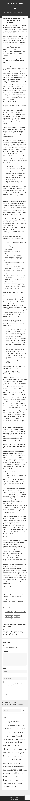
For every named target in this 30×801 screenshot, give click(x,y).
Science (6, 770)
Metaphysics (9, 614)
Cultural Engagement (20, 611)
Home (3, 12)
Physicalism (9, 616)
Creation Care (22, 728)
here (21, 601)
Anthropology (7, 725)
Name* (4, 668)
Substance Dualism (11, 776)
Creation (15, 728)
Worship (15, 787)
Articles (7, 12)
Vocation (18, 783)
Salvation (22, 766)
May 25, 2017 (10, 22)
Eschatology (6, 736)
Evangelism (20, 736)
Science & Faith (10, 619)
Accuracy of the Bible (11, 721)
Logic (24, 749)
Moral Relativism (17, 756)
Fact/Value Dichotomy (11, 739)
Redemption (14, 766)
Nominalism (7, 760)
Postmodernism (20, 763)
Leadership (17, 749)
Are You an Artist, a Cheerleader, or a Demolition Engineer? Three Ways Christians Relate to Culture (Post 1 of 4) (14, 632)
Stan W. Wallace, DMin (15, 4)
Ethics (12, 736)
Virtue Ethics (11, 783)
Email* (4, 675)
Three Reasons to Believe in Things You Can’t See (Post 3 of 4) (14, 625)
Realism (17, 616)
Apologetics (9, 611)
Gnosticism (14, 742)
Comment (5, 651)
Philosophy (18, 614)
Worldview (18, 619)
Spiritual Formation (16, 773)
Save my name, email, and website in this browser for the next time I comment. (15, 684)
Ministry (18, 753)
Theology (7, 780)
